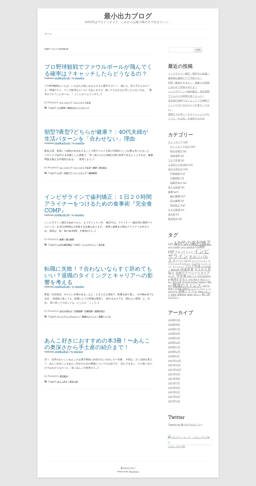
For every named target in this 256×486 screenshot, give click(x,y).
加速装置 (187, 270)
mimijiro (79, 78)
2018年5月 (174, 338)
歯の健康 (69, 239)
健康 (94, 167)
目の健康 (175, 200)
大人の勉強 (174, 209)
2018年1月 (174, 356)
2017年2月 (174, 401)
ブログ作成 (174, 160)
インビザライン (89, 244)
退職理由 (181, 294)
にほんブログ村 (176, 446)
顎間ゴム (197, 295)
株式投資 (186, 282)
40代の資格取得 (188, 247)
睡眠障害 (92, 173)
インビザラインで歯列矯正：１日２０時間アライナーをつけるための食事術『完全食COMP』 (98, 203)
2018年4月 (174, 342)
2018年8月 (174, 324)
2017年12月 (174, 360)
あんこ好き (62, 381)
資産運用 (175, 155)
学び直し (172, 276)
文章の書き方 (194, 279)
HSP (171, 252)
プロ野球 (61, 108)
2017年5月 (174, 392)
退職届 (173, 295)
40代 (59, 173)
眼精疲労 (203, 282)
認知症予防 (173, 292)
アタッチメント (184, 252)
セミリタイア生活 (82, 102)
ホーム (48, 33)
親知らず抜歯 (175, 288)
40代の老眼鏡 (174, 247)
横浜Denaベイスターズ (78, 108)
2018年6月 (174, 333)
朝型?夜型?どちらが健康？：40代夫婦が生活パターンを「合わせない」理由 (96, 135)
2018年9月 (174, 320)
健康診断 (175, 269)
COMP (77, 244)
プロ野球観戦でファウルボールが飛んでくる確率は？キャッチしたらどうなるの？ (98, 70)
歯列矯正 (194, 282)
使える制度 (174, 187)
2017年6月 (174, 387)
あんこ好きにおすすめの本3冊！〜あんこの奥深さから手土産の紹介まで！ (97, 344)
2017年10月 (174, 369)
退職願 (190, 295)
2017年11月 (174, 365)
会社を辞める (65, 311)
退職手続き (99, 311)
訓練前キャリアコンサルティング (196, 289)
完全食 (101, 244)
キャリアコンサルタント (68, 316)
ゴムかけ (195, 263)
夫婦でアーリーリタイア (75, 173)
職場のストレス (89, 316)
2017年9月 (174, 374)
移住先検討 (176, 151)
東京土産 (73, 381)
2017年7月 (174, 383)
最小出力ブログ (128, 16)
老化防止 (103, 167)
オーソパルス (182, 260)
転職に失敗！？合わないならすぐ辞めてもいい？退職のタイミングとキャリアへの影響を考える (98, 275)
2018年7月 (174, 329)
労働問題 (88, 311)
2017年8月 (174, 378)
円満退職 (78, 311)
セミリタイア (65, 102)
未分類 (171, 214)
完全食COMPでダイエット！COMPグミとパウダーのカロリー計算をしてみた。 (189, 105)
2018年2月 (174, 351)
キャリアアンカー (199, 261)
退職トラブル (104, 316)
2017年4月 (174, 396)
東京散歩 (63, 376)
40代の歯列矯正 (64, 244)
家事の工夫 (192, 276)
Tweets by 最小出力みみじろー (185, 424)
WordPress (134, 471)
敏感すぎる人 (179, 279)
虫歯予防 (206, 286)
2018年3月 (174, 347)
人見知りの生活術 (178, 164)
